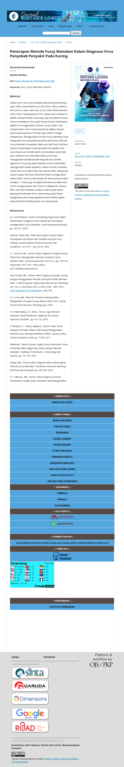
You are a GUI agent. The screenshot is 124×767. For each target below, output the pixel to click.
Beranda (22, 26)
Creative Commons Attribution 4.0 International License (92, 195)
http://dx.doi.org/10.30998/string (26, 290)
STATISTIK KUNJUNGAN (62, 606)
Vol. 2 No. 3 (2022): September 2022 (46, 42)
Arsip (51, 26)
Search (76, 33)
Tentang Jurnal (96, 26)
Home (12, 42)
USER (80, 26)
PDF (81, 131)
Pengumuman (65, 26)
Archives (23, 42)
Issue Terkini (37, 26)
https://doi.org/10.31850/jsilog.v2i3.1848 (34, 81)
